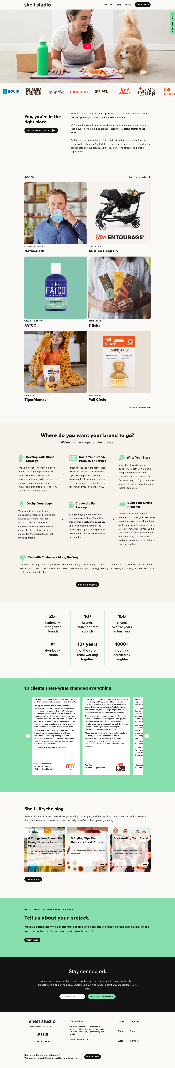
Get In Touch (143, 4)
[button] (108, 4)
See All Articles (33, 879)
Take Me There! (92, 1057)
